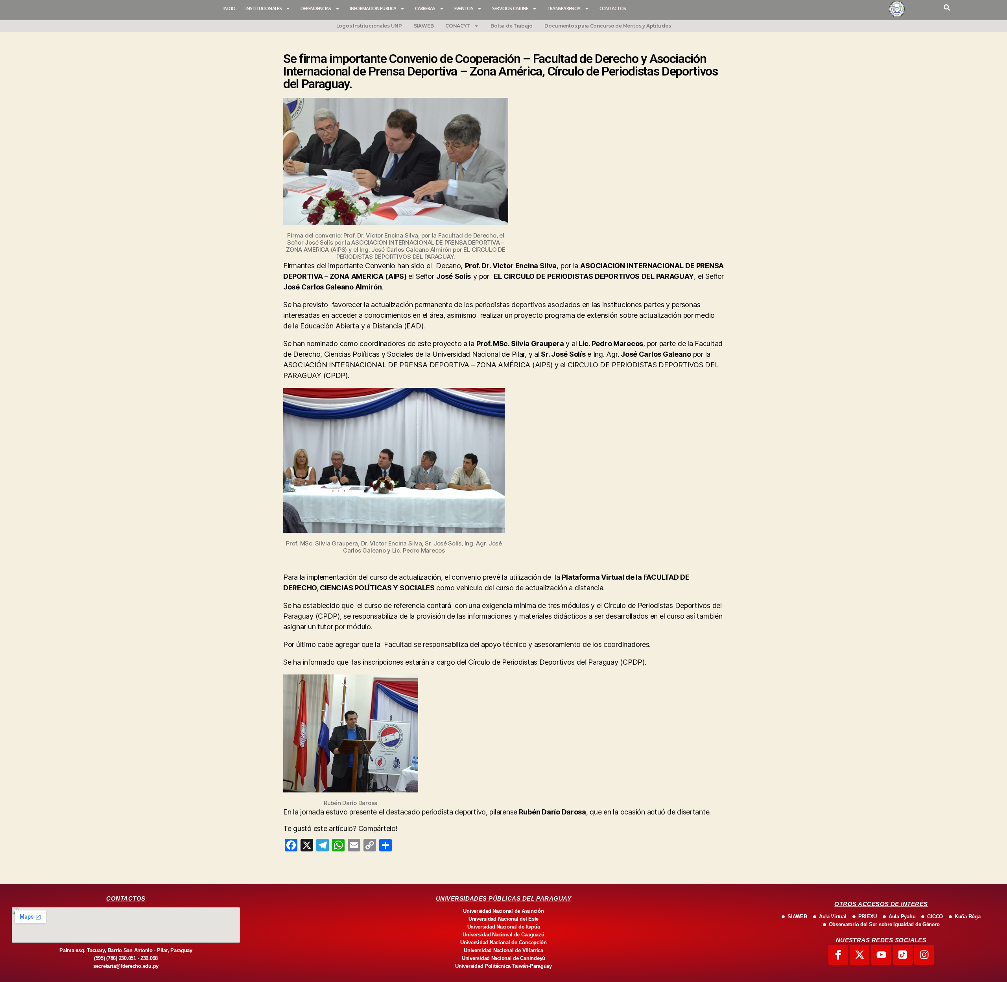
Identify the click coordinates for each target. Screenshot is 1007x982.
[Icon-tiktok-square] (903, 955)
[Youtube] (881, 955)
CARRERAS (425, 8)
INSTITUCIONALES (263, 8)
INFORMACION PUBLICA (373, 8)
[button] (947, 7)
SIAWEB (423, 26)
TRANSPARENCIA (564, 8)
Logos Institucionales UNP (369, 26)
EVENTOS (463, 8)
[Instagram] (924, 955)
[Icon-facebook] (838, 955)
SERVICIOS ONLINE (510, 8)
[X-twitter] (859, 955)
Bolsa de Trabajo (512, 26)
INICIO (229, 8)
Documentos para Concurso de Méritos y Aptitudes (607, 26)
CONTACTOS (612, 8)
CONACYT (457, 26)
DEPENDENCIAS (316, 8)
